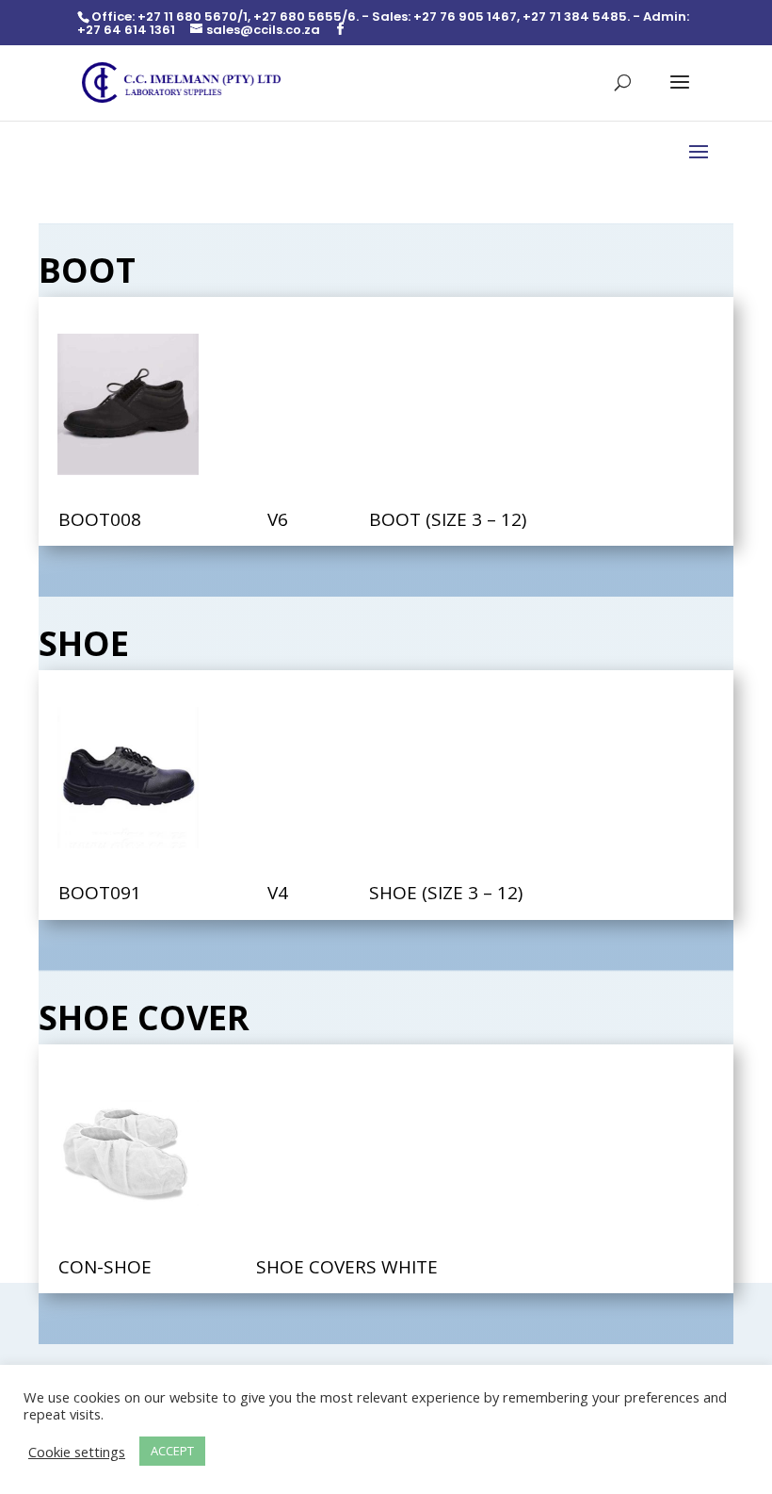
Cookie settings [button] (76, 1451)
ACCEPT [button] (172, 1450)
